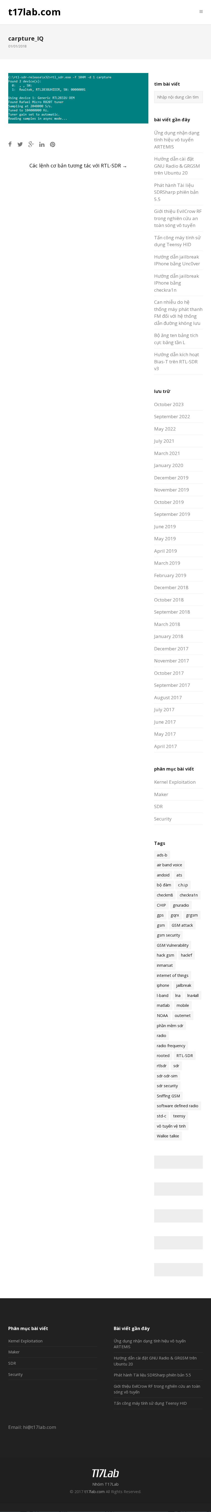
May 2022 (165, 429)
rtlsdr (161, 1065)
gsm (161, 925)
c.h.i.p (183, 884)
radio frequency (171, 1045)
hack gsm (165, 955)
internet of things (172, 975)
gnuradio (181, 905)
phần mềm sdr (170, 1025)
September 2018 (172, 612)
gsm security (168, 935)
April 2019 (165, 551)
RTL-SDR (184, 1055)
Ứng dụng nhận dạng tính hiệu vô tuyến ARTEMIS (176, 140)
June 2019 (165, 526)
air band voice (169, 864)
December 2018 (171, 587)
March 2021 (167, 453)
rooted (163, 1055)
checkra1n (189, 895)
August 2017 (168, 697)
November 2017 (171, 660)
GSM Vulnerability (172, 945)
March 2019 (167, 563)
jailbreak (183, 985)
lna (178, 995)
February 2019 (170, 575)
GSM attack (182, 925)
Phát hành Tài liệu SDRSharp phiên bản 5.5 (176, 192)
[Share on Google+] (31, 144)
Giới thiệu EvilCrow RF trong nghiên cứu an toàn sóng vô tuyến (178, 218)
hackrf (186, 955)
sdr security (167, 1085)
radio (161, 1035)
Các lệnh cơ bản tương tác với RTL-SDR (78, 165)
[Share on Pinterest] (52, 144)
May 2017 (165, 734)
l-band (162, 995)
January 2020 (168, 465)
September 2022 (172, 416)
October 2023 (169, 404)
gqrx (175, 915)
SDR (158, 806)
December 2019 (171, 477)
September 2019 (172, 514)
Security (163, 819)
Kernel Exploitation (175, 782)
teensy (179, 1115)
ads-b (162, 855)
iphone (163, 985)
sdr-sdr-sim (167, 1075)
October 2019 (169, 502)
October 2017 (169, 673)
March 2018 (167, 624)
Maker (161, 794)
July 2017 (164, 709)
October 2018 (169, 600)
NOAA (162, 1015)
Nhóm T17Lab (105, 1484)
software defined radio (177, 1105)
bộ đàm (164, 884)
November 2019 (171, 490)
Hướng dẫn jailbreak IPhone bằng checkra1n (176, 283)
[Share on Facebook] (10, 144)
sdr (176, 1065)
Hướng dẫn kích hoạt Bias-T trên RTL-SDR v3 (176, 361)
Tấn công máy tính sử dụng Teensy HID (150, 1403)
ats (179, 875)
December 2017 (171, 648)
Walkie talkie (168, 1136)
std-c (161, 1115)
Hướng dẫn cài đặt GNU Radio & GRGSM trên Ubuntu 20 (177, 166)
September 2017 (172, 685)
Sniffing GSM (168, 1095)
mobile (183, 1005)
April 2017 (165, 746)
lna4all (193, 995)
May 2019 (165, 538)
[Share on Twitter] (20, 144)
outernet (183, 1015)
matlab (163, 1005)
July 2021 (164, 441)
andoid (163, 875)
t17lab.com (34, 12)
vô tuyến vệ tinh (171, 1126)
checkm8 (165, 895)
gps (160, 915)
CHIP (161, 905)
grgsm (192, 915)
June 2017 (165, 722)
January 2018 (168, 636)
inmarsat (165, 965)
